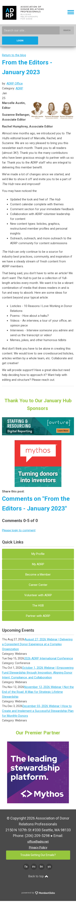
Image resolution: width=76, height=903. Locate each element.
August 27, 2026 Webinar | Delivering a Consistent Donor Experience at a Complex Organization (37, 644)
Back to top (36, 876)
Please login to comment (18, 530)
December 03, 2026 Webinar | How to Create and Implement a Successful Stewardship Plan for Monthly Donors (38, 711)
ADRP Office (14, 83)
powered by (28, 892)
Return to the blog (14, 55)
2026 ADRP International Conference (48, 658)
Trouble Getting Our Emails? (38, 855)
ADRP (19, 88)
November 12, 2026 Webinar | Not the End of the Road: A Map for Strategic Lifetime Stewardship (38, 692)
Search (67, 30)
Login (20, 40)
